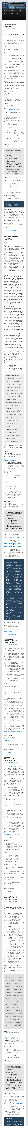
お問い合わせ (6, 18)
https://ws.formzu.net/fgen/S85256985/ (13, 731)
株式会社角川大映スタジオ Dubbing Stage (14, 460)
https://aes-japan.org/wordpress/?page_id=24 (11, 158)
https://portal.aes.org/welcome (13, 163)
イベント (5, 13)
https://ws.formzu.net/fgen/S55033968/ (13, 543)
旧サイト (21, 15)
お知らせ (10, 230)
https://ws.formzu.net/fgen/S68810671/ (13, 187)
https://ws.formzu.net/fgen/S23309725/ (13, 546)
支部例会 (11, 13)
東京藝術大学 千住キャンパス (11, 1037)
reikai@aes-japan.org (8, 227)
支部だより (17, 13)
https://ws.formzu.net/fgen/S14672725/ (13, 1103)
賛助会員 (15, 15)
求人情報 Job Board (8, 15)
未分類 (9, 752)
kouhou (5, 30)
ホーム (5, 10)
